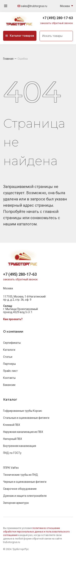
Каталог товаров (22, 35)
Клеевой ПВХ (11, 424)
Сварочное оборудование (20, 488)
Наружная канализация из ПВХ (23, 431)
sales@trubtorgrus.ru (34, 6)
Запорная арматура (16, 502)
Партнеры (9, 363)
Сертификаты (12, 342)
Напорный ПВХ (12, 438)
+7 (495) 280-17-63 (57, 18)
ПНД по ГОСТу (12, 452)
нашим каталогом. (20, 224)
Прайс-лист (10, 370)
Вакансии (9, 384)
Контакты (9, 377)
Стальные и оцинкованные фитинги (26, 417)
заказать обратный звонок (56, 23)
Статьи (7, 356)
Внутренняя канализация (19, 445)
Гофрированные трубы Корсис (22, 410)
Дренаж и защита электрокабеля (25, 495)
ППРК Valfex (11, 467)
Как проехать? (13, 319)
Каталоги (9, 349)
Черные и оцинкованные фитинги (24, 481)
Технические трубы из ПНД (20, 474)
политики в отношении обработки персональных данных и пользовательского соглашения (36, 532)
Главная (8, 58)
